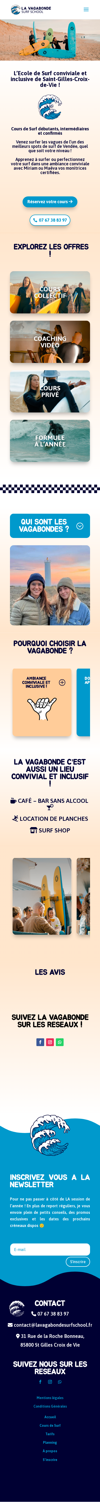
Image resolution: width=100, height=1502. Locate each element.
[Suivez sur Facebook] (40, 1042)
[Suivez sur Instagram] (50, 1042)
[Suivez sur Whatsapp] (60, 1042)
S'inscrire (78, 1261)
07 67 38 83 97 (53, 220)
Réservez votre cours (48, 201)
